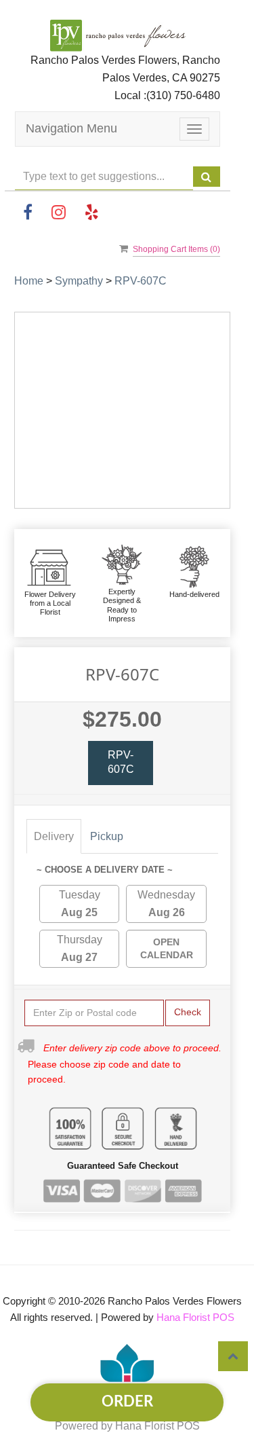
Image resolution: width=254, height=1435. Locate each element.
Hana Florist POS (195, 1317)
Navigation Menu (71, 128)
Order (127, 1401)
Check (187, 1011)
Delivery (54, 836)
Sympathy (79, 281)
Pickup (106, 836)
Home (28, 281)
